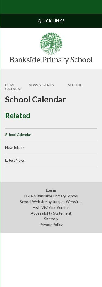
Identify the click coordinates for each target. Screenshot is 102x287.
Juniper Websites (67, 201)
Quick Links (51, 20)
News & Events (41, 85)
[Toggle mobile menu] (7, 7)
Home (10, 85)
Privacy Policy (51, 224)
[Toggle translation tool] (82, 7)
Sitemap (51, 218)
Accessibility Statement (51, 213)
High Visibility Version (51, 207)
